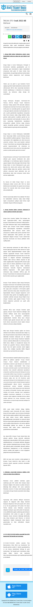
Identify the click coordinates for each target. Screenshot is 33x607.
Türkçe (23, 1)
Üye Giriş (17, 1)
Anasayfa (7, 27)
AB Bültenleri (14, 27)
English (29, 1)
